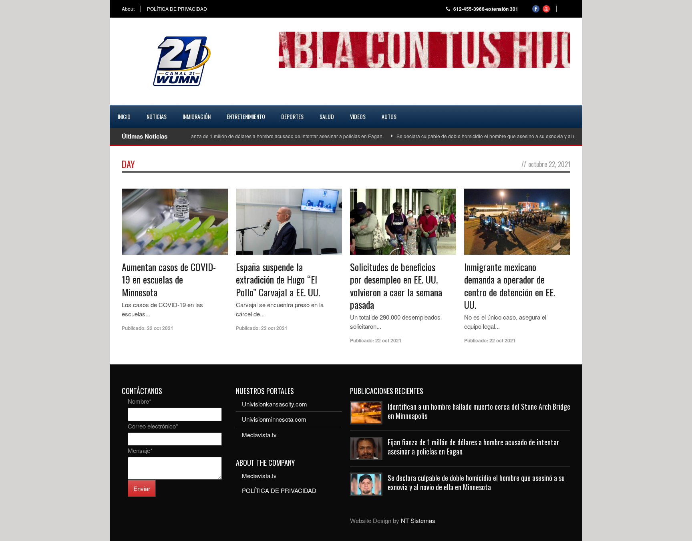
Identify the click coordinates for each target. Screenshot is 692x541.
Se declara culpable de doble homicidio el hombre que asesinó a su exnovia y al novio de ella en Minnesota (500, 136)
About (128, 9)
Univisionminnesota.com (274, 419)
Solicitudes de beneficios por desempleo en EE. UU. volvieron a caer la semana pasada (396, 285)
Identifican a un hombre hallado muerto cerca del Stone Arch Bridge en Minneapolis (479, 411)
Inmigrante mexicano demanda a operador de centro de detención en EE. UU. (509, 285)
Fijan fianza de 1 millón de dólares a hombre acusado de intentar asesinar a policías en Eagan (266, 136)
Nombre (139, 401)
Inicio (124, 116)
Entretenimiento (246, 116)
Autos (389, 116)
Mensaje (140, 450)
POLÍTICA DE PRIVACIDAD (177, 9)
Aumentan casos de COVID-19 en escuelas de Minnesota (169, 279)
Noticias (157, 116)
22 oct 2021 (160, 328)
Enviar (141, 488)
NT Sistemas (418, 520)
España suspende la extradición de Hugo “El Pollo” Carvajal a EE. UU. (278, 279)
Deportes (292, 116)
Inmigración (197, 116)
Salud (327, 116)
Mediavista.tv (259, 434)
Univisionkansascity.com (274, 404)
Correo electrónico (153, 426)
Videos (358, 116)
